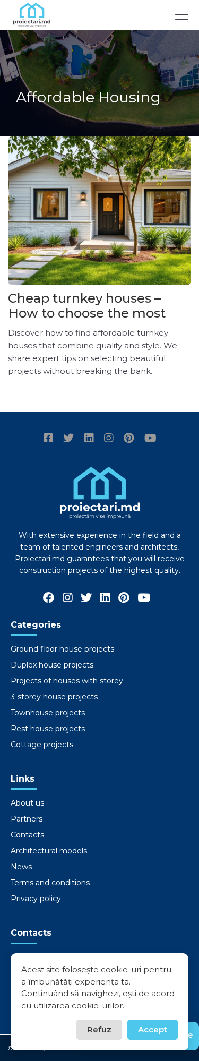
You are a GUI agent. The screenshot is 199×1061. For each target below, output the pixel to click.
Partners (26, 819)
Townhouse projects (48, 712)
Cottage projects (42, 744)
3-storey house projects (54, 696)
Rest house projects (48, 728)
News (21, 866)
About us (27, 803)
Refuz (99, 1029)
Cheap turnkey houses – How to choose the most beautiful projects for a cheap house (87, 320)
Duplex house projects (52, 665)
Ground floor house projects (62, 649)
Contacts (27, 835)
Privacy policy (36, 898)
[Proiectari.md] (31, 22)
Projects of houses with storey (67, 681)
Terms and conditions (50, 882)
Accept (152, 1029)
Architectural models (49, 850)
